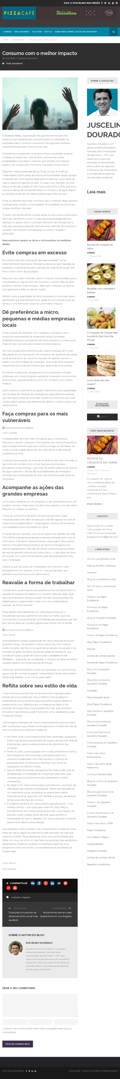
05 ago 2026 (95, 256)
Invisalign (92, 690)
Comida (8, 32)
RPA (110, 823)
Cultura (37, 32)
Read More (94, 504)
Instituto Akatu (13, 135)
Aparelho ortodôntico (98, 864)
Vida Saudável (22, 32)
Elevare (91, 649)
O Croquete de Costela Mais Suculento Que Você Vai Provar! (102, 336)
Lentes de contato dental (101, 655)
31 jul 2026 (94, 300)
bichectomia (94, 757)
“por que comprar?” (48, 260)
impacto (26, 897)
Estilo (48, 32)
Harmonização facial (98, 697)
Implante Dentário (97, 850)
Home (5, 40)
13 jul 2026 (94, 348)
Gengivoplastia (95, 844)
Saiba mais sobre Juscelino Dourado (76, 32)
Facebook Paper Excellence (102, 662)
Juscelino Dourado (27, 58)
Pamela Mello (104, 774)
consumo (16, 897)
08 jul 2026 (95, 391)
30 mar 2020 (8, 58)
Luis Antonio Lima (105, 559)
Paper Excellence (108, 635)
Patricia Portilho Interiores (101, 565)
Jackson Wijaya (100, 837)
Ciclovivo (92, 572)
